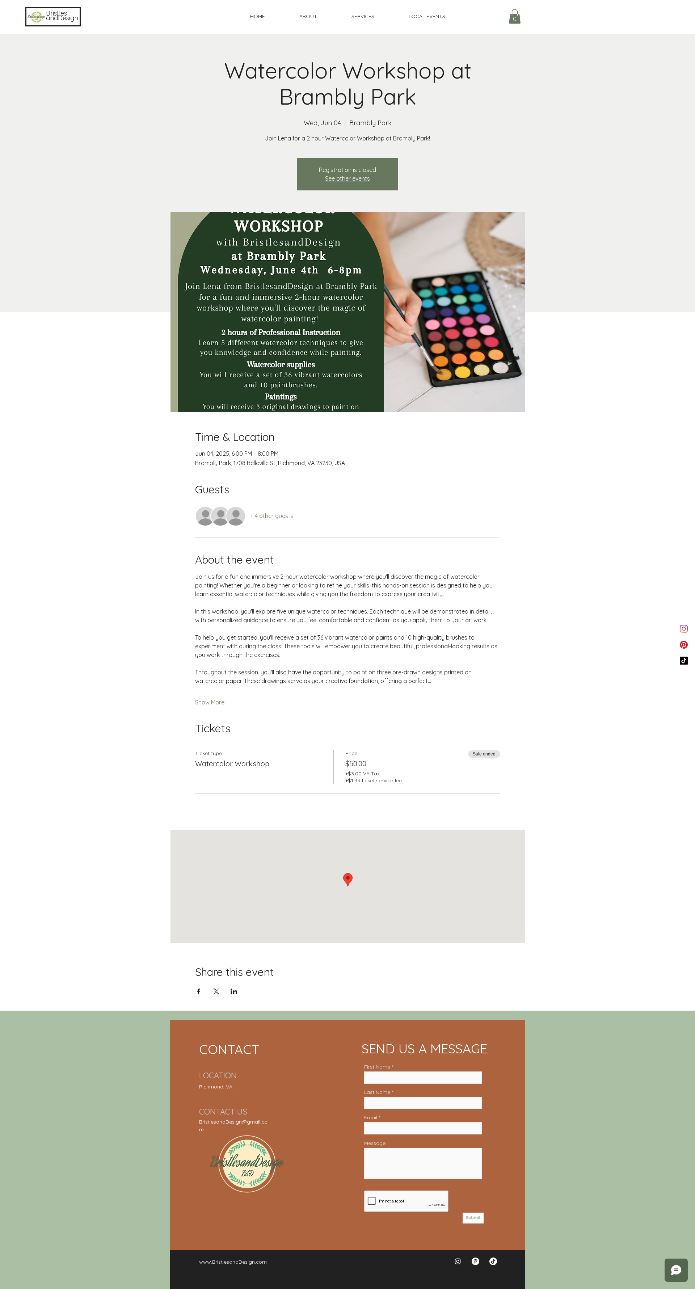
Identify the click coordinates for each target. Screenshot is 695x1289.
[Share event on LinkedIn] (234, 991)
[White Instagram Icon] (458, 1261)
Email (370, 1117)
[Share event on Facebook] (198, 991)
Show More (209, 702)
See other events (347, 178)
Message (375, 1143)
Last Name (377, 1092)
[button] (515, 16)
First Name (377, 1066)
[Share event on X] (216, 991)
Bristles (56, 13)
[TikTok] (684, 661)
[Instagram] (684, 629)
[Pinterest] (684, 645)
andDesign (62, 18)
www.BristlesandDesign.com (233, 1262)
